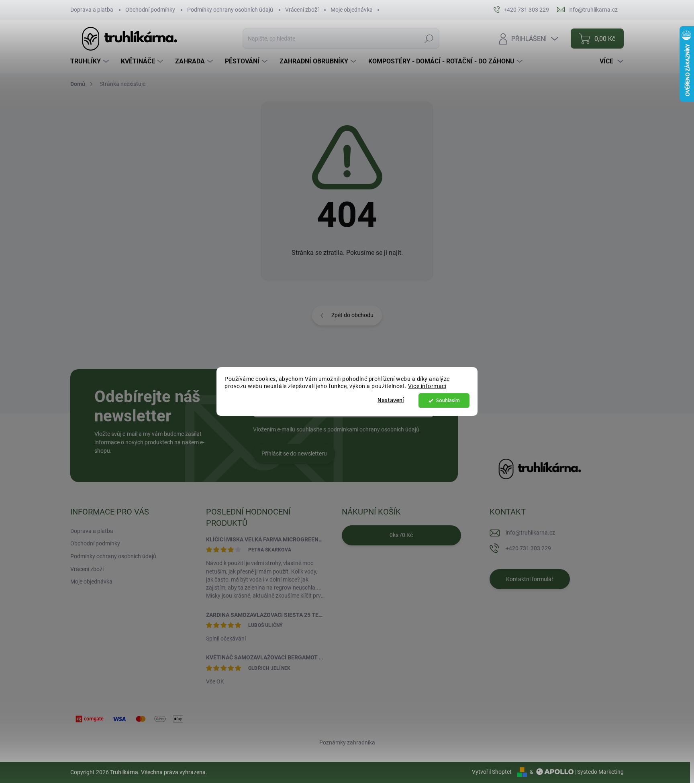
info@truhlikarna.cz (530, 532)
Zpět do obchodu (352, 315)
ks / (401, 535)
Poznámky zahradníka (347, 742)
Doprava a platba (91, 9)
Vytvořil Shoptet (492, 772)
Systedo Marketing (600, 772)
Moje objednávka (352, 9)
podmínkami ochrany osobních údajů (373, 429)
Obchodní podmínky (150, 9)
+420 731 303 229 (528, 548)
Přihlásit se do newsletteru (294, 453)
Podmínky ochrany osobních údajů (230, 9)
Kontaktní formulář (529, 579)
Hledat (428, 38)
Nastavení (391, 400)
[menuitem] (90, 61)
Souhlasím (448, 400)
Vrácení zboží (301, 9)
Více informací (427, 386)
